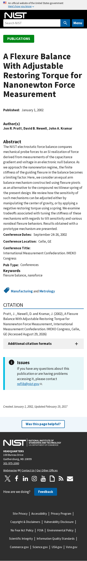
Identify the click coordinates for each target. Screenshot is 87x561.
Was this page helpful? (43, 424)
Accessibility (39, 513)
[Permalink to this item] (22, 124)
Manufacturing (22, 291)
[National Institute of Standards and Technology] (32, 442)
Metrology (47, 291)
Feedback (45, 491)
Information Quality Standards (56, 538)
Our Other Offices (47, 470)
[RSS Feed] (61, 478)
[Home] (15, 15)
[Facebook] (16, 478)
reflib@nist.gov (28, 384)
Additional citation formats (30, 343)
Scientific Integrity (21, 538)
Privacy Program (61, 513)
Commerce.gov (19, 547)
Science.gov (40, 547)
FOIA (40, 530)
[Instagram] (34, 478)
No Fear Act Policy (22, 530)
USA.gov (57, 547)
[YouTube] (43, 478)
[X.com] (7, 478)
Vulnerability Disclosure (59, 522)
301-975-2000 (11, 463)
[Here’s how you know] (43, 5)
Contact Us (28, 470)
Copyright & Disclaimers (25, 522)
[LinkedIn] (25, 478)
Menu (77, 23)
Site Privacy (20, 513)
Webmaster (10, 470)
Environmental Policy (60, 530)
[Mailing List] (70, 478)
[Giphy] (52, 478)
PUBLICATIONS (18, 38)
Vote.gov (71, 547)
